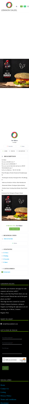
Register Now (5, 313)
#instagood (16, 177)
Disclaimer (5, 403)
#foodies (4, 188)
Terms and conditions (8, 399)
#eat (8, 193)
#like (18, 182)
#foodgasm (14, 185)
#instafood (16, 172)
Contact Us (5, 389)
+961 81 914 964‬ (16, 170)
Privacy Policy (6, 396)
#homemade (5, 185)
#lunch (22, 188)
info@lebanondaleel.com (10, 324)
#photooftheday (21, 185)
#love (20, 177)
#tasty (7, 188)
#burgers (17, 193)
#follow (14, 182)
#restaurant (4, 193)
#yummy (11, 177)
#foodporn (7, 172)
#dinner (10, 185)
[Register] (25, 6)
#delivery (9, 170)
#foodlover (9, 182)
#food (3, 172)
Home (3, 385)
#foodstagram (5, 177)
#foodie (12, 172)
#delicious (4, 182)
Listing (3, 392)
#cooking (12, 188)
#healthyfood (22, 182)
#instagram (12, 193)
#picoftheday (17, 188)
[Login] (21, 6)
